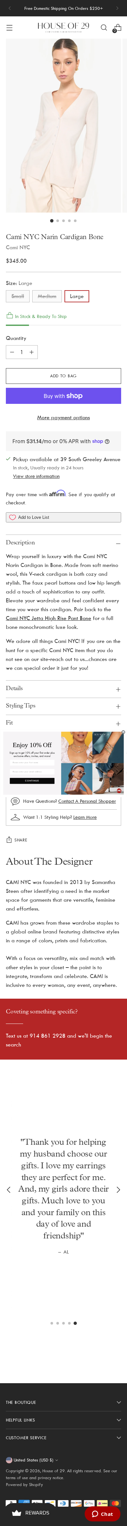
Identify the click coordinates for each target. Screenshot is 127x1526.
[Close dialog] (123, 732)
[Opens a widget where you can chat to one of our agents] (102, 1514)
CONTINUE (32, 780)
